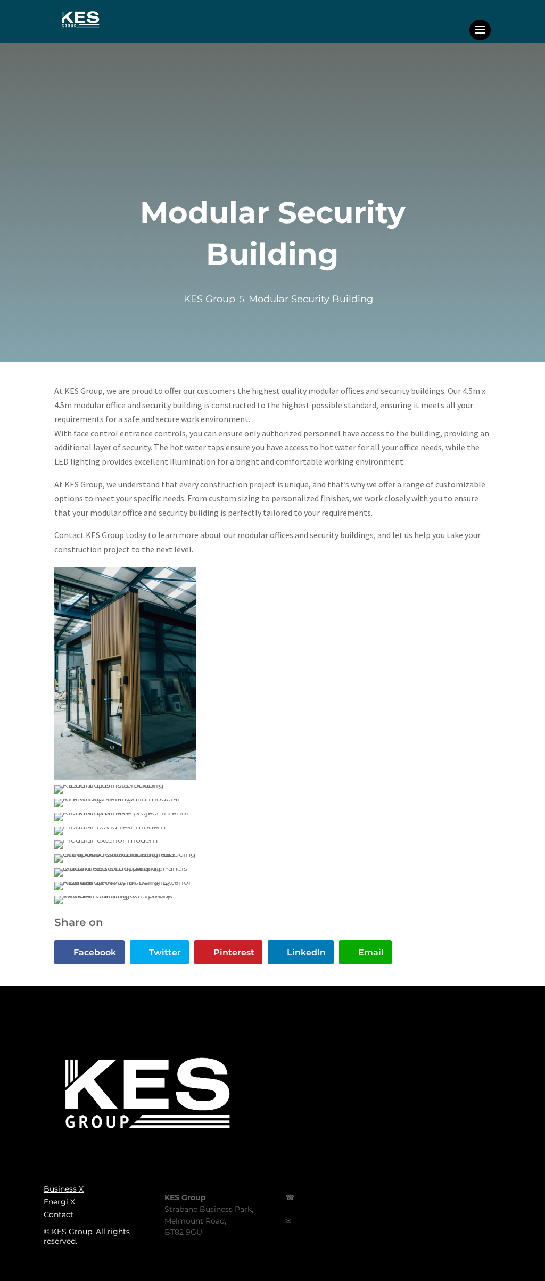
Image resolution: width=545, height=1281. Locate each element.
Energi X (59, 1201)
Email (371, 952)
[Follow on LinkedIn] (469, 1213)
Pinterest (233, 952)
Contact (58, 1214)
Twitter (165, 952)
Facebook (94, 952)
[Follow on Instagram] (416, 1213)
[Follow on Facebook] (364, 1213)
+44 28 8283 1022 (313, 1209)
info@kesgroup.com (320, 1232)
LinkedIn (306, 952)
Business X (64, 1189)
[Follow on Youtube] (523, 1213)
